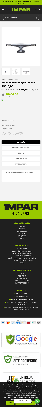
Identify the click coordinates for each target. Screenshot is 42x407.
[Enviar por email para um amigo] (14, 133)
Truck (17, 80)
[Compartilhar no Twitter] (10, 133)
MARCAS (22, 226)
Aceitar (10, 403)
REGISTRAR (22, 276)
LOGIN (22, 273)
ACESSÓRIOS (22, 231)
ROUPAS (22, 233)
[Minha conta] (36, 9)
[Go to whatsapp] (37, 401)
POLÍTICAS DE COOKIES (22, 256)
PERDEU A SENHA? (22, 280)
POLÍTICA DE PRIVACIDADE (22, 253)
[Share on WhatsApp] (3, 133)
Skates (10, 80)
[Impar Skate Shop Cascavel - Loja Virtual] (21, 9)
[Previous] (5, 47)
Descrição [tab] (21, 142)
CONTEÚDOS (22, 249)
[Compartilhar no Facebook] (7, 133)
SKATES (22, 229)
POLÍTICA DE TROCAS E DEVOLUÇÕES (22, 258)
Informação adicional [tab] (21, 147)
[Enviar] (36, 18)
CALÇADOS (22, 236)
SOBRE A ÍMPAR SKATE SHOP (22, 251)
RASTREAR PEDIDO (22, 283)
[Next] (37, 47)
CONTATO (22, 263)
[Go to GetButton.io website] (37, 405)
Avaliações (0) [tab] (21, 158)
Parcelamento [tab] (21, 164)
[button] (3, 9)
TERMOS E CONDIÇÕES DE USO (22, 260)
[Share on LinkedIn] (21, 133)
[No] (39, 395)
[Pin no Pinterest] (18, 133)
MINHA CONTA (22, 278)
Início (4, 80)
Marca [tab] (21, 153)
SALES (22, 238)
